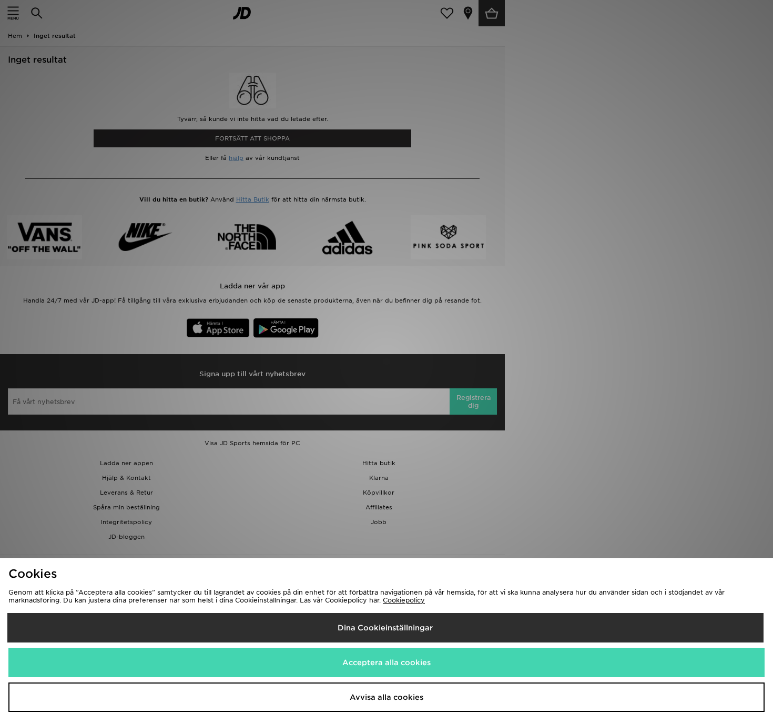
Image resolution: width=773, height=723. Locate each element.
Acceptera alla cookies (386, 662)
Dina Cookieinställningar (385, 628)
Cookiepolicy (404, 600)
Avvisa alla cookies (386, 697)
